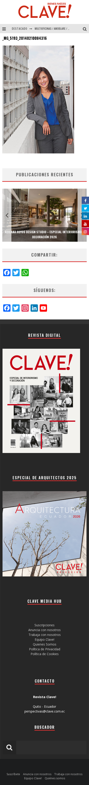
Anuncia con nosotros (44, 630)
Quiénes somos (55, 778)
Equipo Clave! (44, 639)
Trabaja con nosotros (45, 634)
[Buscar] (86, 29)
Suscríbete (13, 774)
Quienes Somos (44, 644)
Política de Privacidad (44, 649)
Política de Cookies (45, 654)
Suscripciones (44, 625)
